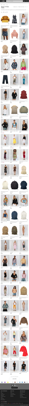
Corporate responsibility (12, 394)
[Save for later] (9, 24)
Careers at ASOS (12, 393)
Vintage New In (15, 6)
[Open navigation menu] (1, 1)
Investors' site (11, 395)
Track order (2, 393)
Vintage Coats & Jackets (21, 6)
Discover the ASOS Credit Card (23, 397)
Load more (14, 378)
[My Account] (24, 1)
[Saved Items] (26, 1)
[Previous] (12, 6)
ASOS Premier (2, 395)
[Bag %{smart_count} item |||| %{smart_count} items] (28, 1)
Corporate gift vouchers (22, 394)
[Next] (27, 6)
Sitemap (2, 397)
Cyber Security (11, 396)
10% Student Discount (3, 396)
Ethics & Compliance (3, 399)
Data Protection (2, 398)
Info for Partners (21, 396)
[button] (8, 403)
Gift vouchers (21, 393)
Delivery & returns (3, 394)
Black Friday (21, 395)
